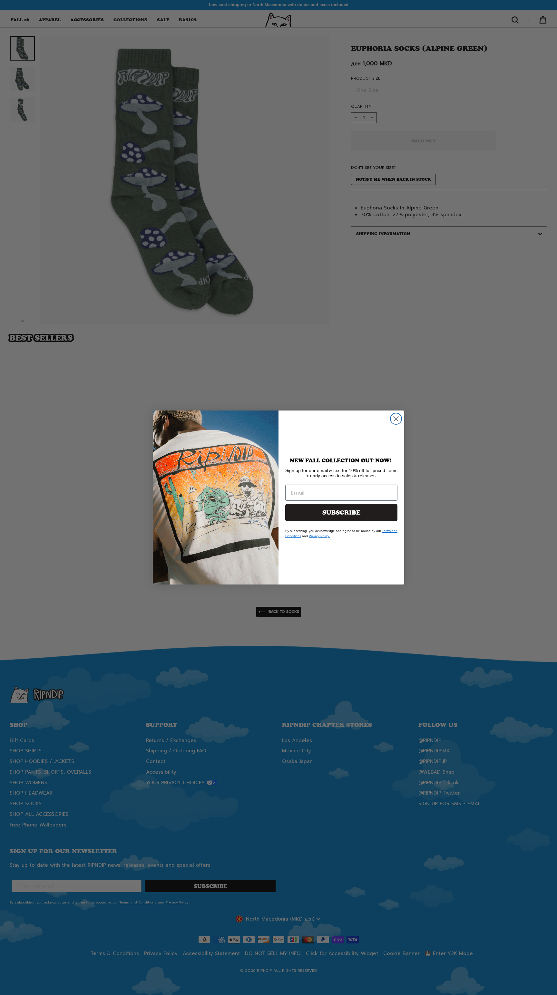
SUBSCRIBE (341, 512)
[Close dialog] (396, 418)
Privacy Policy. (319, 536)
